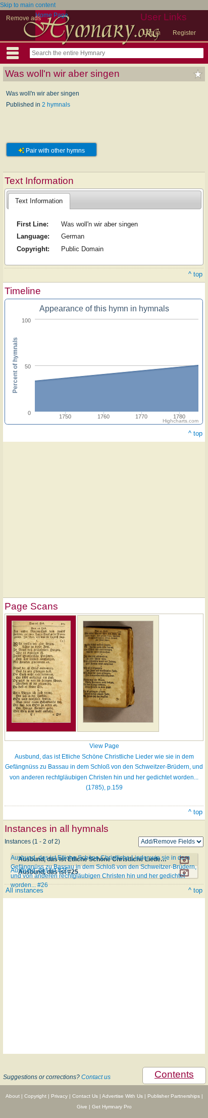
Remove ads (23, 18)
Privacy (59, 1096)
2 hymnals (56, 104)
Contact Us (85, 1096)
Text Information (39, 201)
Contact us (96, 1077)
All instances (24, 890)
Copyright (35, 1096)
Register (184, 32)
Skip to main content (28, 5)
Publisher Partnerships (173, 1096)
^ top (195, 274)
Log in (152, 32)
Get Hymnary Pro (112, 1106)
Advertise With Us (122, 1096)
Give (82, 1106)
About (13, 1096)
